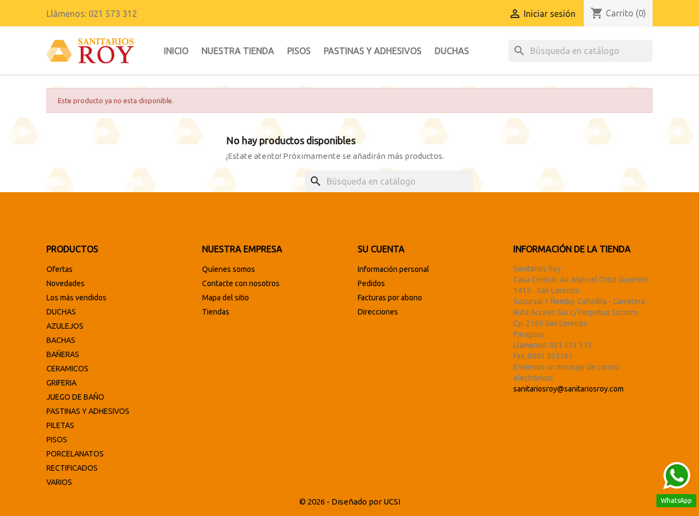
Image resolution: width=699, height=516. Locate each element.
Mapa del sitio (225, 297)
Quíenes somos (228, 269)
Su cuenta (381, 249)
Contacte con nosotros (241, 283)
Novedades (65, 283)
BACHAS (60, 340)
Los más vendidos (76, 297)
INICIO (176, 51)
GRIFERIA (61, 382)
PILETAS (60, 425)
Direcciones (378, 311)
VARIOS (59, 482)
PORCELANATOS (75, 453)
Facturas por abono (390, 297)
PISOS (299, 51)
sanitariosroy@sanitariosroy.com (568, 388)
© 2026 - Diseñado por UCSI (349, 501)
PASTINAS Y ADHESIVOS (373, 51)
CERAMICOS (67, 368)
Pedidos (371, 283)
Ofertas (59, 269)
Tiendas (215, 311)
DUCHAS (452, 51)
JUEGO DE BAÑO (75, 397)
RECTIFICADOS (72, 468)
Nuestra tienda (238, 51)
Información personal (393, 269)
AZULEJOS (65, 326)
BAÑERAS (62, 354)
